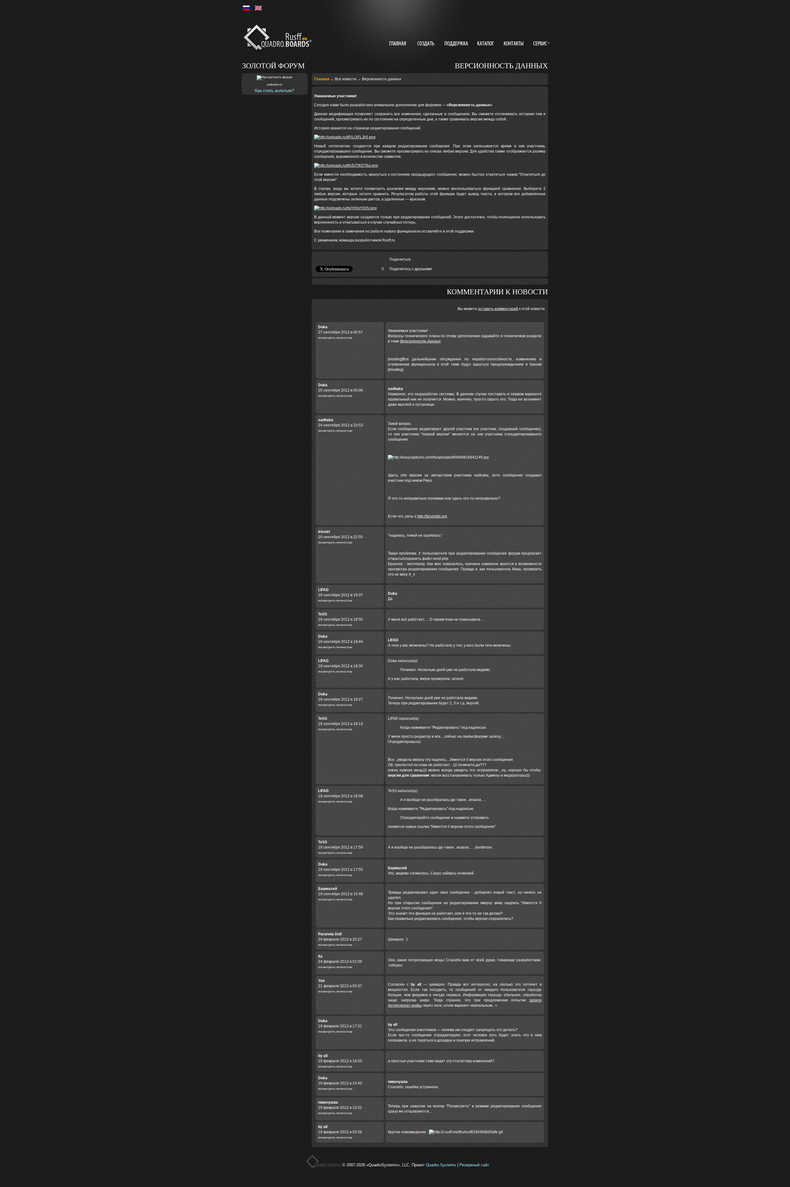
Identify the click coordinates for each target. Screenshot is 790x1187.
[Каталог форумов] (486, 44)
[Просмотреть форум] (274, 78)
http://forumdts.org (432, 516)
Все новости (345, 79)
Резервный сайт (474, 1165)
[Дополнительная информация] (540, 44)
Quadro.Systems (441, 1165)
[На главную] (279, 38)
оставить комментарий (498, 309)
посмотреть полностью (335, 337)
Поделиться (400, 259)
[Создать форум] (426, 44)
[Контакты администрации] (514, 44)
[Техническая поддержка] (456, 44)
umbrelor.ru (274, 84)
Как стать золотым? (274, 90)
